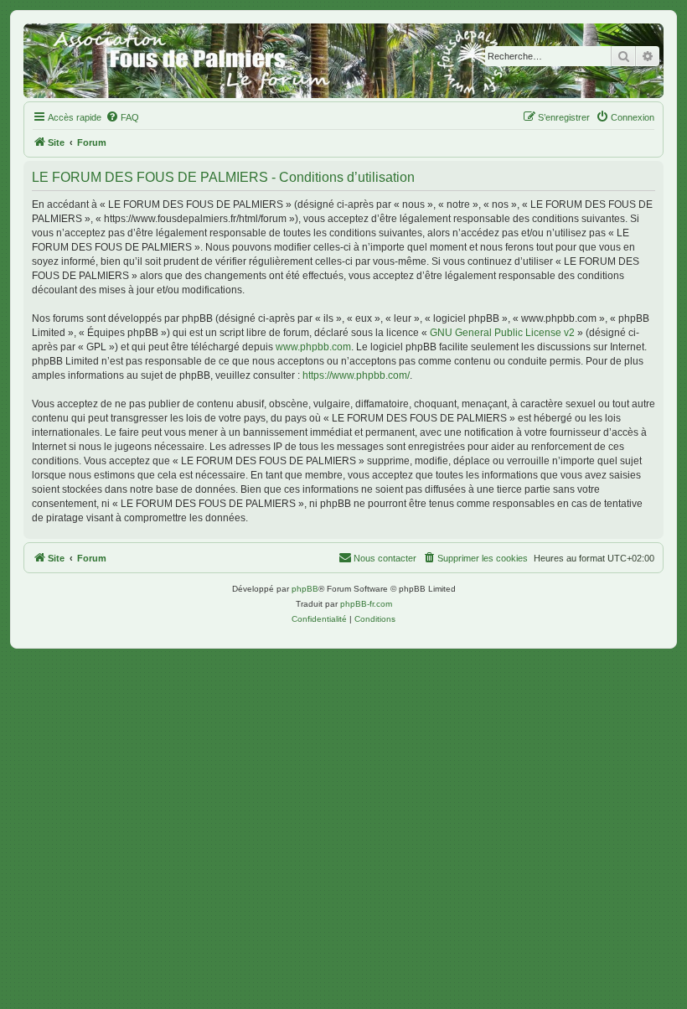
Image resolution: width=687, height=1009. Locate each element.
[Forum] (343, 60)
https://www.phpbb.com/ (356, 375)
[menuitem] (122, 117)
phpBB (305, 588)
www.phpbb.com (313, 347)
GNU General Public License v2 (502, 333)
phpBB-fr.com (366, 603)
